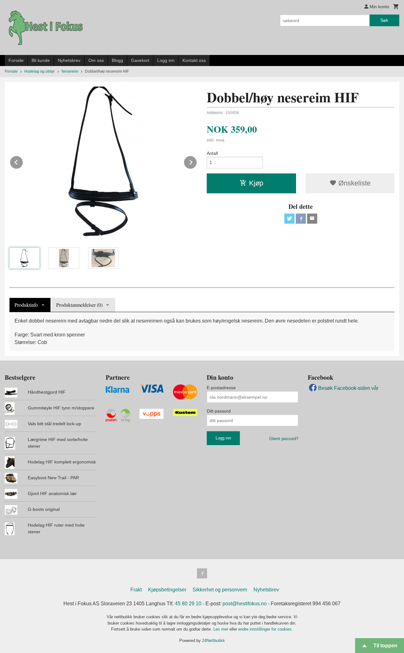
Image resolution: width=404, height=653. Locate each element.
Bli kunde (41, 60)
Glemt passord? (283, 438)
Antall (212, 153)
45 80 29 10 (188, 603)
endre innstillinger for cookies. (265, 629)
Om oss (96, 60)
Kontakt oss (194, 60)
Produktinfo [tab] (26, 304)
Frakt (136, 589)
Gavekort (140, 60)
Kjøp (256, 183)
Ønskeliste (353, 183)
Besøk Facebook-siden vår (348, 388)
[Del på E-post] (312, 219)
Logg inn (166, 60)
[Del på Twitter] (289, 219)
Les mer (221, 629)
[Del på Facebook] (301, 219)
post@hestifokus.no (245, 603)
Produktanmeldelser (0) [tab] (79, 304)
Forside (16, 60)
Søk (384, 20)
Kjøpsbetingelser (167, 589)
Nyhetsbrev (69, 60)
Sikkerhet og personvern (220, 589)
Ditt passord (219, 411)
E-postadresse (221, 387)
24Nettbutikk (213, 640)
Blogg (117, 60)
